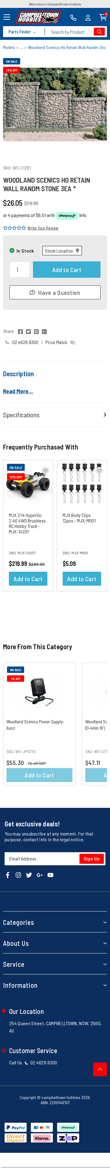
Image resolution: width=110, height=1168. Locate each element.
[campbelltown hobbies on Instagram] (18, 874)
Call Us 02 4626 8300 (33, 1062)
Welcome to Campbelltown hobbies (55, 4)
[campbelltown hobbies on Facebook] (8, 874)
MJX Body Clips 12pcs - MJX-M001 (79, 517)
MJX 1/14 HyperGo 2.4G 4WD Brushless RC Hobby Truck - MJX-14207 (27, 523)
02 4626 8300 (24, 342)
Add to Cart (66, 269)
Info (82, 215)
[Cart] (103, 16)
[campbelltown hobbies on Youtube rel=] (50, 874)
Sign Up (92, 858)
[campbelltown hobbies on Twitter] (29, 874)
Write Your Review (43, 227)
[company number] (73, 17)
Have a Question (59, 292)
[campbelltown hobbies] (38, 17)
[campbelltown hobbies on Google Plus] (40, 874)
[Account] (88, 17)
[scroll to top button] (100, 1069)
